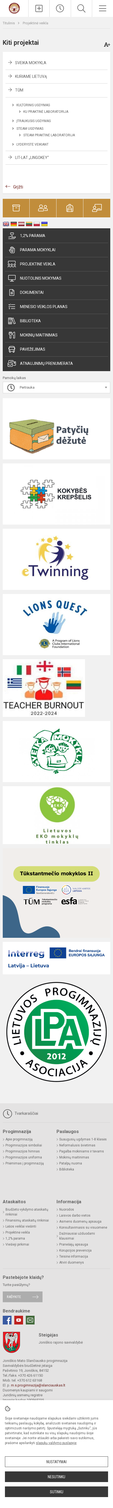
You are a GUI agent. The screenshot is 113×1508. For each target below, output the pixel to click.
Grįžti (18, 187)
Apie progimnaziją (19, 1139)
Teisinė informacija (73, 1256)
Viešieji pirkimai (17, 1244)
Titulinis (9, 23)
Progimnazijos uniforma (23, 1157)
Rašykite (14, 1297)
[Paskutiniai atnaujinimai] (60, 8)
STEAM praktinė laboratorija (49, 135)
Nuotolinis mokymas (40, 278)
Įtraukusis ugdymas (33, 121)
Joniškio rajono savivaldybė (61, 1342)
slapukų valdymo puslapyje (56, 1443)
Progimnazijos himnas (22, 1151)
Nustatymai (56, 1462)
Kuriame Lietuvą (31, 76)
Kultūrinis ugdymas (33, 105)
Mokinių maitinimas (39, 335)
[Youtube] (18, 1320)
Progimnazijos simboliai (23, 1145)
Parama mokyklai (37, 250)
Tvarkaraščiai (25, 1113)
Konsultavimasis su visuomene (83, 1227)
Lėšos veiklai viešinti (20, 1226)
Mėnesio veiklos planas (43, 306)
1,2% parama (32, 235)
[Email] (30, 1320)
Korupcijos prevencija (75, 1250)
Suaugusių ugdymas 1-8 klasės (83, 1139)
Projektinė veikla (35, 23)
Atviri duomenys (71, 1262)
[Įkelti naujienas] (39, 8)
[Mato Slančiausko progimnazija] (14, 7)
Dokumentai (32, 292)
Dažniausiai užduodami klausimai (77, 1236)
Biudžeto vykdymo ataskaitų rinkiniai (26, 1212)
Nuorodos (66, 1209)
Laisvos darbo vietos (75, 1215)
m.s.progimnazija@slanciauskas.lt (38, 1385)
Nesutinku (56, 1477)
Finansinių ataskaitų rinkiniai (27, 1220)
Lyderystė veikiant (32, 144)
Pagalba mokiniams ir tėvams (81, 1151)
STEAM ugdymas (29, 129)
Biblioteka (30, 321)
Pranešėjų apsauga (73, 1244)
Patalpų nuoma (70, 1163)
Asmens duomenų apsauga (80, 1221)
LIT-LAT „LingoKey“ (32, 157)
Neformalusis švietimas (77, 1145)
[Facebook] (7, 1320)
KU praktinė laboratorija (45, 112)
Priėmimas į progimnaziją (24, 1163)
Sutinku (56, 1492)
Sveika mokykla (30, 63)
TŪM (19, 90)
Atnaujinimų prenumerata (46, 363)
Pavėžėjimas (32, 349)
